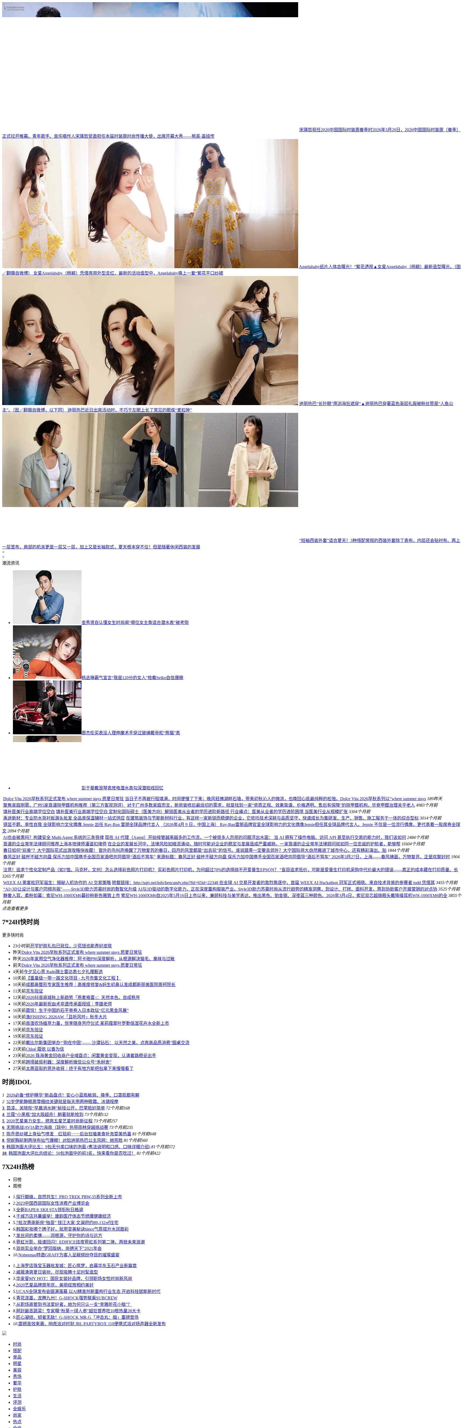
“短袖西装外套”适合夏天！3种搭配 (332, 540)
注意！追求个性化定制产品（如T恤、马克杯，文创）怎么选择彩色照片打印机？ (80, 1066)
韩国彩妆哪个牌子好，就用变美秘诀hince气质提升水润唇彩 (72, 1425)
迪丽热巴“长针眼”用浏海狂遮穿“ (330, 403)
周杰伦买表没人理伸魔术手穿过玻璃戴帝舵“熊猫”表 (131, 733)
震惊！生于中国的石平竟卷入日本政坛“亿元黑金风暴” (77, 1206)
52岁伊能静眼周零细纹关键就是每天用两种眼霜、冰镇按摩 (62, 1297)
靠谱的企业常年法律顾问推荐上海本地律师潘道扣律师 (55, 1040)
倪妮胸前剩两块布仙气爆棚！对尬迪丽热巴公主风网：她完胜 (64, 1336)
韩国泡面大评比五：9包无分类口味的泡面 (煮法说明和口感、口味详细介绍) (78, 1343)
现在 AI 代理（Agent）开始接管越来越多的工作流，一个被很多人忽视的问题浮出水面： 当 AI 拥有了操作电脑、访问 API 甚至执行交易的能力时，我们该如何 (255, 1033)
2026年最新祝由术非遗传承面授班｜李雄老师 (69, 1200)
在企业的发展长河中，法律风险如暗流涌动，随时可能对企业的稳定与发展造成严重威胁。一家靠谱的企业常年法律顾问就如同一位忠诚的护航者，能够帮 (254, 1040)
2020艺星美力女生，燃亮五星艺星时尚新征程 (49, 1317)
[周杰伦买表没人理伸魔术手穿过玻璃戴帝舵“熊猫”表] (47, 733)
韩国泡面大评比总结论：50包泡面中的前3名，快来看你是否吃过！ (72, 1349)
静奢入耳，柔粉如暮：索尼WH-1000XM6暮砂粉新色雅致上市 (61, 1091)
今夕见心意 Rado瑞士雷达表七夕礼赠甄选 (63, 1167)
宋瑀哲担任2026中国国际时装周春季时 (335, 129)
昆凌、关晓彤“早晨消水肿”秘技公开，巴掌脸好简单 (55, 1304)
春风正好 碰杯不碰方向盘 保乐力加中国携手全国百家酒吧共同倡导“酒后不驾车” (79, 1053)
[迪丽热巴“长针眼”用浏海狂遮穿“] (150, 403)
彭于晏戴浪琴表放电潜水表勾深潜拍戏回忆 (122, 788)
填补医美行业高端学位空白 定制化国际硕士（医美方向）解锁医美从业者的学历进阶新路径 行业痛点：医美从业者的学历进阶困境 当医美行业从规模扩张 (238, 927)
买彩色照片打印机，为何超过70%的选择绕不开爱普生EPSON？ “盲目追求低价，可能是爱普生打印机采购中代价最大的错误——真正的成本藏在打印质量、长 (308, 1066)
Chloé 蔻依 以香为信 (45, 1245)
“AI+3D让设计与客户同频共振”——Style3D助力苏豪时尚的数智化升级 (70, 1085)
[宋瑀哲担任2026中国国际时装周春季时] (150, 129)
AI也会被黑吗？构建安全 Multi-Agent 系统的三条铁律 (53, 1033)
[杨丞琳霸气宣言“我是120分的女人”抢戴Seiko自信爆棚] (47, 677)
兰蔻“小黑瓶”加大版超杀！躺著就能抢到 (44, 1310)
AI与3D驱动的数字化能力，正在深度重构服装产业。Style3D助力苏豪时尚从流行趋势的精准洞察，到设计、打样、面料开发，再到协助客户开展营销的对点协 (287, 1085)
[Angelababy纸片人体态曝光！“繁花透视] (150, 266)
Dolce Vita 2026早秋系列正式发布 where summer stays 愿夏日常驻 (128, 815)
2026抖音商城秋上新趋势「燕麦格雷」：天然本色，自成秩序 (83, 1193)
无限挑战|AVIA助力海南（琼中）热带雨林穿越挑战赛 (57, 1323)
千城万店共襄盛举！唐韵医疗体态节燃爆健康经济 (63, 1412)
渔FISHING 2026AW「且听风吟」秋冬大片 (66, 1213)
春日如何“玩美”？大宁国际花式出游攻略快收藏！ (50, 1046)
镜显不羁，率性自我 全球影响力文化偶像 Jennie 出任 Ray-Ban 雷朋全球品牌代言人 (146, 1020)
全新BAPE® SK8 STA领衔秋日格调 (49, 1406)
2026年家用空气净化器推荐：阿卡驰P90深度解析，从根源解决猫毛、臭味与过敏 (98, 1155)
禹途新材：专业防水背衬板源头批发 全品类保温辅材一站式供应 (128, 977)
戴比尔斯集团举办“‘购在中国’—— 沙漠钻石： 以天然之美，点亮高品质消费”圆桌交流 (107, 1238)
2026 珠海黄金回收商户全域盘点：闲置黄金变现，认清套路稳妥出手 (91, 1251)
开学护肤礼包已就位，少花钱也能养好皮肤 (71, 1142)
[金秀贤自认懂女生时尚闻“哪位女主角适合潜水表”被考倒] (47, 622)
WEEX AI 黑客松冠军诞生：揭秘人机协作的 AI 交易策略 (57, 1078)
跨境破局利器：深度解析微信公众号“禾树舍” (68, 1258)
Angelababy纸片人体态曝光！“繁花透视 (336, 266)
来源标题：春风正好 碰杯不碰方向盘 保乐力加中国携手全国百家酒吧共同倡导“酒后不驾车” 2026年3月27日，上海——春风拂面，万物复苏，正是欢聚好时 (303, 1053)
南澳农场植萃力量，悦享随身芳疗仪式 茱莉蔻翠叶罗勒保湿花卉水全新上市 (97, 1219)
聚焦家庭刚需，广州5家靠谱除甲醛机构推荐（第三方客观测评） (129, 871)
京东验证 (34, 1187)
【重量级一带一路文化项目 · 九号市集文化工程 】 (73, 1174)
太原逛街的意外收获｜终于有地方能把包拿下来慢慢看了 (79, 1264)
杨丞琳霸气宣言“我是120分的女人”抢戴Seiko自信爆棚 (132, 677)
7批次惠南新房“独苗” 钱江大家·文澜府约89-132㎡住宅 (67, 1418)
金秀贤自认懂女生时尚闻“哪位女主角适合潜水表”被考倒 (135, 622)
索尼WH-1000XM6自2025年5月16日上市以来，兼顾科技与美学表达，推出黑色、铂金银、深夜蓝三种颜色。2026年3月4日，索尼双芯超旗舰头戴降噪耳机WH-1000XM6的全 (284, 1091)
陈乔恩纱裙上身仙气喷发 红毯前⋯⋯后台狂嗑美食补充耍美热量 (68, 1330)
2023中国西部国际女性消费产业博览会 (52, 1399)
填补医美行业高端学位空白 (65, 927)
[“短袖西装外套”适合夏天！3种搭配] (150, 540)
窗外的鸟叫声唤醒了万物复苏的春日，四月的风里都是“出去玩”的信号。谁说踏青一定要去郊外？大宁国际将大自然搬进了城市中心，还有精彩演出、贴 (242, 1046)
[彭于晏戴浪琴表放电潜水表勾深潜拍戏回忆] (47, 788)
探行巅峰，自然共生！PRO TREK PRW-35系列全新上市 (69, 1393)
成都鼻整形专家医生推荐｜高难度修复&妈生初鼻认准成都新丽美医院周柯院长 (100, 1180)
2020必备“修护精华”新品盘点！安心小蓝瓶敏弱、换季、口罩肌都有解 (72, 1291)
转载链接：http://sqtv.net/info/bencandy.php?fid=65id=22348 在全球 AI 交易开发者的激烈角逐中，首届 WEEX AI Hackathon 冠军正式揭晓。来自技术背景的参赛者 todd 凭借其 (273, 1078)
